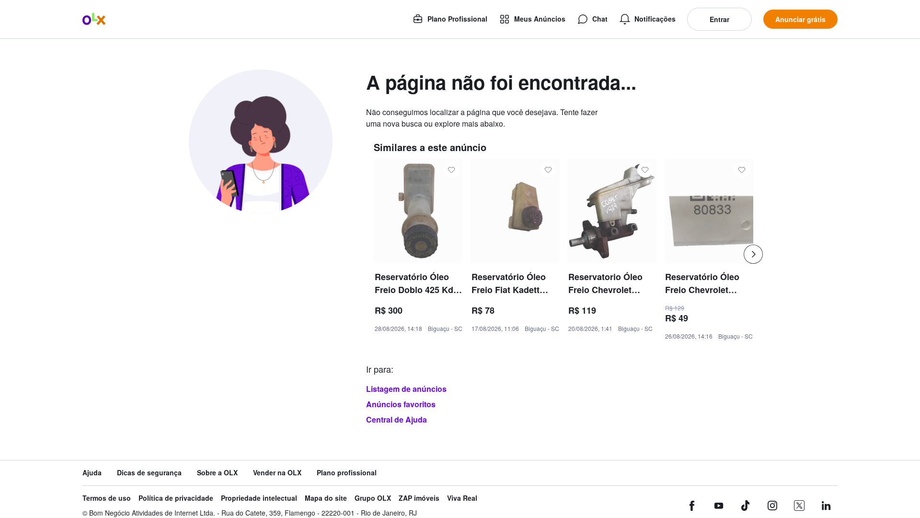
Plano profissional (347, 472)
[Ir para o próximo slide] (753, 254)
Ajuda (92, 472)
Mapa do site (326, 498)
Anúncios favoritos (401, 404)
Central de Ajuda (396, 419)
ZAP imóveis (419, 498)
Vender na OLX (277, 472)
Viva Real (462, 498)
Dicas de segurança (149, 472)
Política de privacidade (175, 498)
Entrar (719, 19)
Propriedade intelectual (259, 498)
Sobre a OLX (217, 472)
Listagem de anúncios (406, 388)
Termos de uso (106, 498)
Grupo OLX (373, 498)
